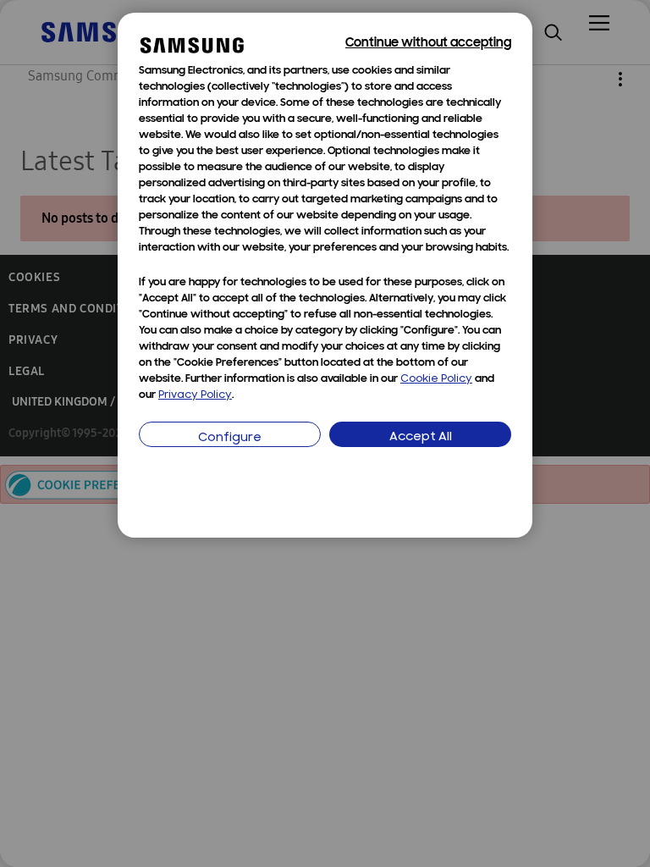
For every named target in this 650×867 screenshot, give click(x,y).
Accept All (420, 437)
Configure (230, 438)
